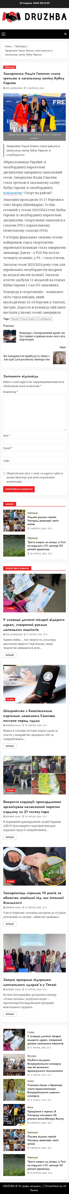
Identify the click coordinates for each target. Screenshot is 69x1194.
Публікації (9, 67)
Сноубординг (44, 318)
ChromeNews (51, 1186)
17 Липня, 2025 (34, 634)
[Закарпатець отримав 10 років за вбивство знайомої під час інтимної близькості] (34, 866)
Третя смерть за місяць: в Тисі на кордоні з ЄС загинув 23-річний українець (46, 545)
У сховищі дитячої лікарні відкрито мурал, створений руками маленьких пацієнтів (34, 624)
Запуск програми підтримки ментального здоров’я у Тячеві (29, 982)
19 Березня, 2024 (35, 88)
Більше (10, 655)
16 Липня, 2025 (38, 1075)
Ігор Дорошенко (14, 88)
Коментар (10, 392)
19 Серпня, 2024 (33, 725)
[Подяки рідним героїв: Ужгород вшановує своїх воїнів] (14, 521)
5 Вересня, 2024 (38, 528)
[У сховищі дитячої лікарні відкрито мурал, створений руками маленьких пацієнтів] (34, 593)
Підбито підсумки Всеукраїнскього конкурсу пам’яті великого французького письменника (45, 1065)
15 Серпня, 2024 (33, 817)
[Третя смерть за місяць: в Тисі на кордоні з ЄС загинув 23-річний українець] (14, 546)
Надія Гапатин (28, 318)
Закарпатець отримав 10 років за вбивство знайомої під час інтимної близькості (33, 897)
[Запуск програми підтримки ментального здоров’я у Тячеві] (34, 953)
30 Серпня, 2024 (38, 554)
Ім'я (6, 435)
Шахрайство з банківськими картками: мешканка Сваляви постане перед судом (29, 715)
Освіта (30, 1081)
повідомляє (12, 193)
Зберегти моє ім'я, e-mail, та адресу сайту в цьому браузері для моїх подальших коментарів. (35, 477)
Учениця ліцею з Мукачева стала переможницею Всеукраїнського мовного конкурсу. (44, 1090)
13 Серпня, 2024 (33, 989)
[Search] (65, 34)
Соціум (10, 608)
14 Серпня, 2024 (33, 907)
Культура (31, 1056)
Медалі (15, 318)
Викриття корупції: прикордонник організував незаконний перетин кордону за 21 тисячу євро (32, 806)
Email (7, 448)
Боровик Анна (13, 725)
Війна (30, 1107)
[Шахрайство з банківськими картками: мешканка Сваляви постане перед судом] (34, 684)
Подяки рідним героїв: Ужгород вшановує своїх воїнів (43, 520)
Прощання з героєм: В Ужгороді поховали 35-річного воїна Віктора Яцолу (45, 1115)
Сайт (6, 461)
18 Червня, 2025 (38, 1100)
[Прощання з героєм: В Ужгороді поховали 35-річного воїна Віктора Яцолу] (14, 1115)
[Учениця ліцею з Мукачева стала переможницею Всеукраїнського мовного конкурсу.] (14, 1090)
